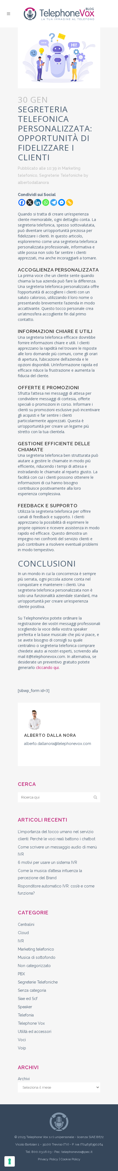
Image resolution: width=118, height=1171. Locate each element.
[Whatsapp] (45, 202)
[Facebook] (21, 202)
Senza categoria (32, 990)
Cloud (23, 933)
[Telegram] (53, 202)
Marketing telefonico (36, 949)
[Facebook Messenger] (61, 202)
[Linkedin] (37, 202)
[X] (29, 202)
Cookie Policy (70, 1159)
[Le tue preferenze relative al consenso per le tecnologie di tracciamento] (9, 1161)
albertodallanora (33, 182)
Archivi (24, 1079)
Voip (22, 1048)
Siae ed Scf (27, 998)
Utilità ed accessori (34, 1031)
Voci (22, 1040)
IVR (21, 941)
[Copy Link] (69, 202)
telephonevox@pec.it (76, 1152)
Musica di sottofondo (36, 957)
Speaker (25, 1007)
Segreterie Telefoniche (61, 175)
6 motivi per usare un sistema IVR (47, 862)
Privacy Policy (48, 1159)
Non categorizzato (34, 965)
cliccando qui (47, 667)
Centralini (26, 924)
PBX (21, 974)
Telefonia (26, 1015)
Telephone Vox (31, 1023)
